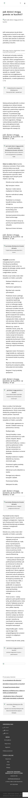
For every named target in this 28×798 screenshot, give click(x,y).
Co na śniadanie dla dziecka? (12, 680)
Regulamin (7, 747)
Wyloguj (8, 767)
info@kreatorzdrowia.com (14, 778)
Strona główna (7, 740)
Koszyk (8, 764)
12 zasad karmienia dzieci (11, 687)
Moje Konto (8, 759)
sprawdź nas (18, 92)
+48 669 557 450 (14, 776)
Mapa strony (8, 743)
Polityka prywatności (7, 751)
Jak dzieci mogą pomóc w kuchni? (14, 684)
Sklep (8, 761)
